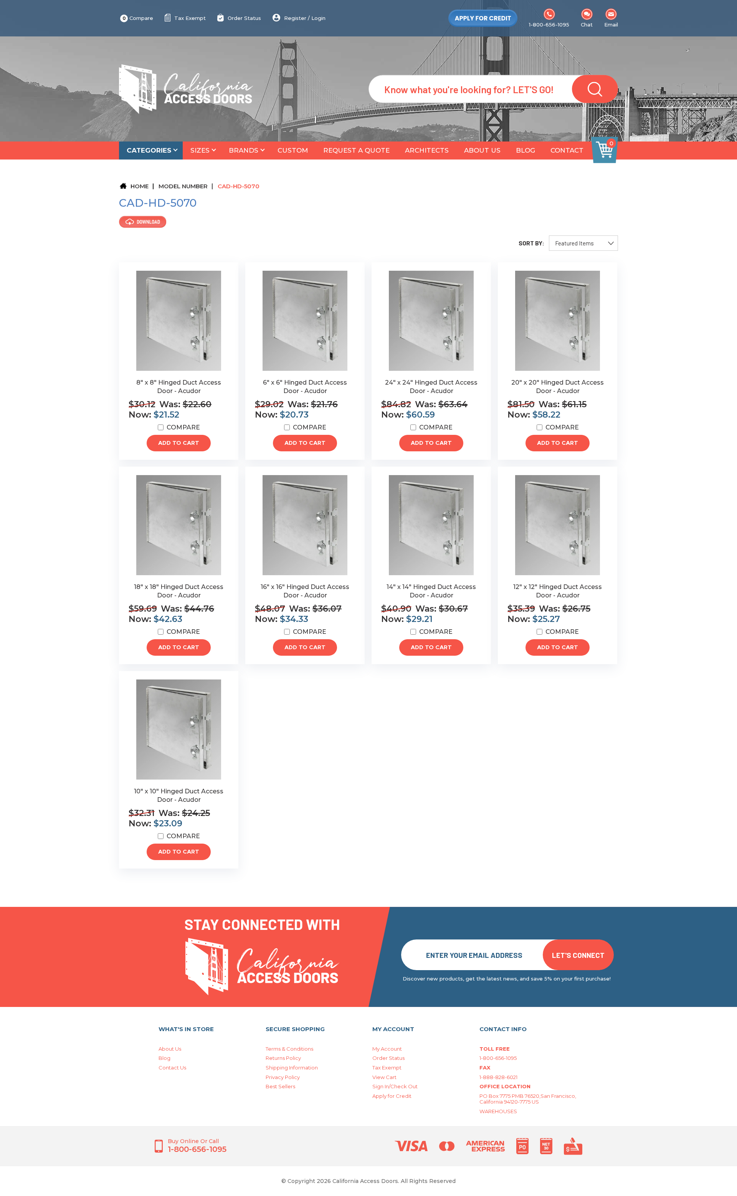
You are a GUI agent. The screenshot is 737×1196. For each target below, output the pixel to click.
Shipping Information (292, 1067)
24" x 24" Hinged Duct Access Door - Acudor (431, 387)
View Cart (384, 1077)
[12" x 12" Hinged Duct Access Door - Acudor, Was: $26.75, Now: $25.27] (557, 525)
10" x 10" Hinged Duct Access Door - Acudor (178, 795)
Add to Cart (178, 443)
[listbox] (583, 243)
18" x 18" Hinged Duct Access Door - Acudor (178, 591)
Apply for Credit (391, 1096)
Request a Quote (356, 150)
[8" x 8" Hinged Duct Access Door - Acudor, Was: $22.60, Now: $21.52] (179, 321)
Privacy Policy (283, 1077)
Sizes (200, 150)
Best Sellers (280, 1086)
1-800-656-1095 (549, 24)
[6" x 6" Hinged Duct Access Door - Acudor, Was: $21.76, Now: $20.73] (305, 321)
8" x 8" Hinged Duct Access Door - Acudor (178, 387)
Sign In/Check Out (395, 1086)
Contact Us (172, 1067)
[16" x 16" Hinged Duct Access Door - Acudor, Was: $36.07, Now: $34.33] (305, 525)
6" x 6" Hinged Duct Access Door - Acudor (305, 387)
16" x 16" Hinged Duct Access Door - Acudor (305, 591)
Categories (149, 150)
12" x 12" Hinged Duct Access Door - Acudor (557, 591)
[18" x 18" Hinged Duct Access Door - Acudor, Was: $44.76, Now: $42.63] (179, 525)
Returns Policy (283, 1058)
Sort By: (531, 243)
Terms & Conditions (289, 1049)
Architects (427, 150)
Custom (293, 150)
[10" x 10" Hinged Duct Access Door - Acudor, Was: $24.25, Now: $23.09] (179, 729)
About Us (482, 150)
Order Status (244, 18)
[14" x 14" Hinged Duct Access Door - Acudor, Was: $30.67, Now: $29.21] (431, 525)
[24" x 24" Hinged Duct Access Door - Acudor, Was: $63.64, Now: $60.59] (431, 321)
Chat (587, 24)
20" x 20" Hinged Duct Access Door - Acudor (557, 387)
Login (318, 18)
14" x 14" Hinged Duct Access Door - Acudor (431, 591)
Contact (566, 150)
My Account (387, 1049)
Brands (243, 150)
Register (295, 18)
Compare (137, 18)
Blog (525, 150)
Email (611, 24)
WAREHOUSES (498, 1111)
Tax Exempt (190, 18)
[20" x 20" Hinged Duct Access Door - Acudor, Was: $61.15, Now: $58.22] (557, 321)
